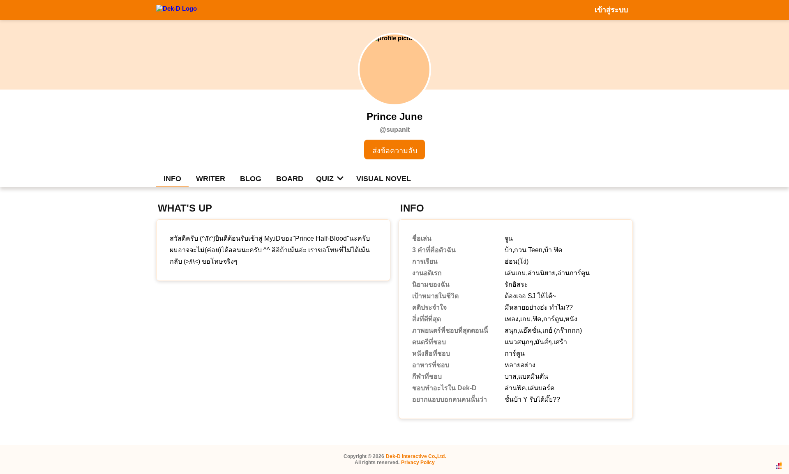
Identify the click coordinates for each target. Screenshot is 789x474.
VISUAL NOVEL (383, 179)
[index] (176, 9)
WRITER (210, 179)
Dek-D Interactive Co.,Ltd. (416, 456)
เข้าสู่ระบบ (611, 10)
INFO (172, 179)
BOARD (289, 179)
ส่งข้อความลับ (394, 151)
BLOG (250, 179)
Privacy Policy (418, 462)
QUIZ (325, 179)
